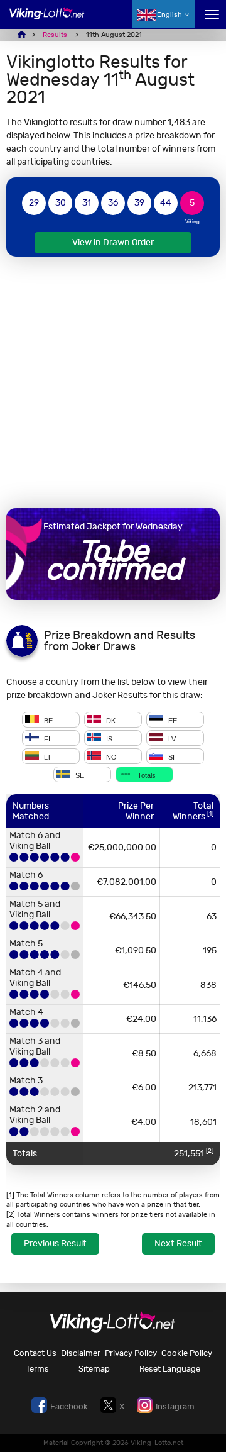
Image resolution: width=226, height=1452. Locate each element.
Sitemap (94, 1368)
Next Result (178, 1243)
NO (110, 757)
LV (171, 739)
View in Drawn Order (113, 242)
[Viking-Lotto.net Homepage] (47, 20)
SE (78, 775)
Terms (37, 1368)
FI (46, 739)
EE (171, 720)
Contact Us (35, 1353)
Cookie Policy (186, 1353)
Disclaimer (80, 1353)
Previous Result (55, 1243)
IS (108, 739)
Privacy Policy (131, 1353)
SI (170, 757)
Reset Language (169, 1368)
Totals (146, 775)
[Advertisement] (113, 382)
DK (110, 720)
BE (47, 720)
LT (46, 757)
